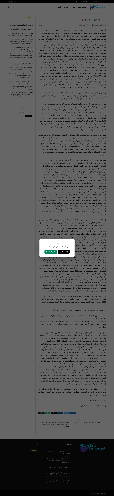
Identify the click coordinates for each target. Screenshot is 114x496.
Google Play (49, 252)
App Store (62, 252)
